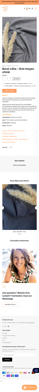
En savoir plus (30, 322)
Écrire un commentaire (19, 165)
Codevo (4, 369)
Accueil (4, 65)
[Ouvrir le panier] (32, 8)
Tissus (8, 65)
